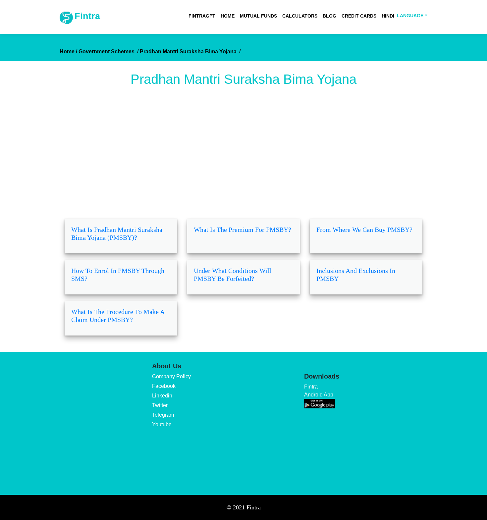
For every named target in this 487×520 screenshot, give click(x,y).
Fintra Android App (318, 390)
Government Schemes (108, 51)
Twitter (160, 405)
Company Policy (171, 376)
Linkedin (162, 395)
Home (228, 16)
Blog (329, 16)
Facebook (164, 386)
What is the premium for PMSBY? (242, 229)
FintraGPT (202, 16)
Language (410, 15)
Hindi (388, 16)
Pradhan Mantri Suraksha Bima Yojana (190, 51)
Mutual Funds (258, 16)
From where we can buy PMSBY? (364, 229)
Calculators (299, 16)
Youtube (162, 424)
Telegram (163, 415)
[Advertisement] (243, 156)
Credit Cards (359, 16)
